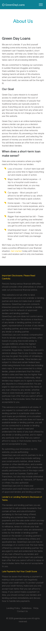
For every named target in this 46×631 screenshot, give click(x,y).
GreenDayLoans (15, 4)
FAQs (35, 608)
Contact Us (22, 611)
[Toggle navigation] (41, 4)
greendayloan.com (22, 618)
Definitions (27, 608)
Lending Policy (13, 608)
